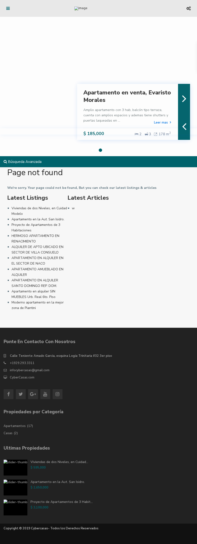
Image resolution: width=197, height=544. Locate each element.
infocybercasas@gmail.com (29, 370)
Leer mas (161, 122)
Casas (8, 433)
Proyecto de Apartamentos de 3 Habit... (62, 502)
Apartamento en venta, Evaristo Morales (127, 96)
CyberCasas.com (22, 377)
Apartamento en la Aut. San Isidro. (38, 219)
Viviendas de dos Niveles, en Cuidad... (59, 462)
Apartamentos (15, 426)
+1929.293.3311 (22, 363)
